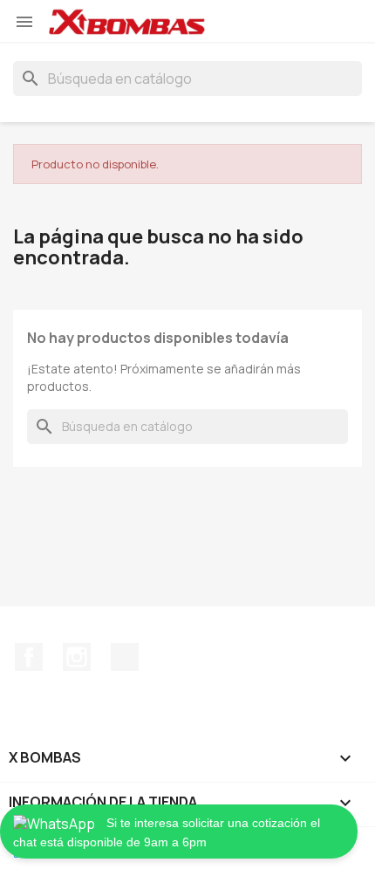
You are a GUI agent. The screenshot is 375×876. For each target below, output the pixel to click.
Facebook (29, 657)
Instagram (77, 657)
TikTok (125, 657)
